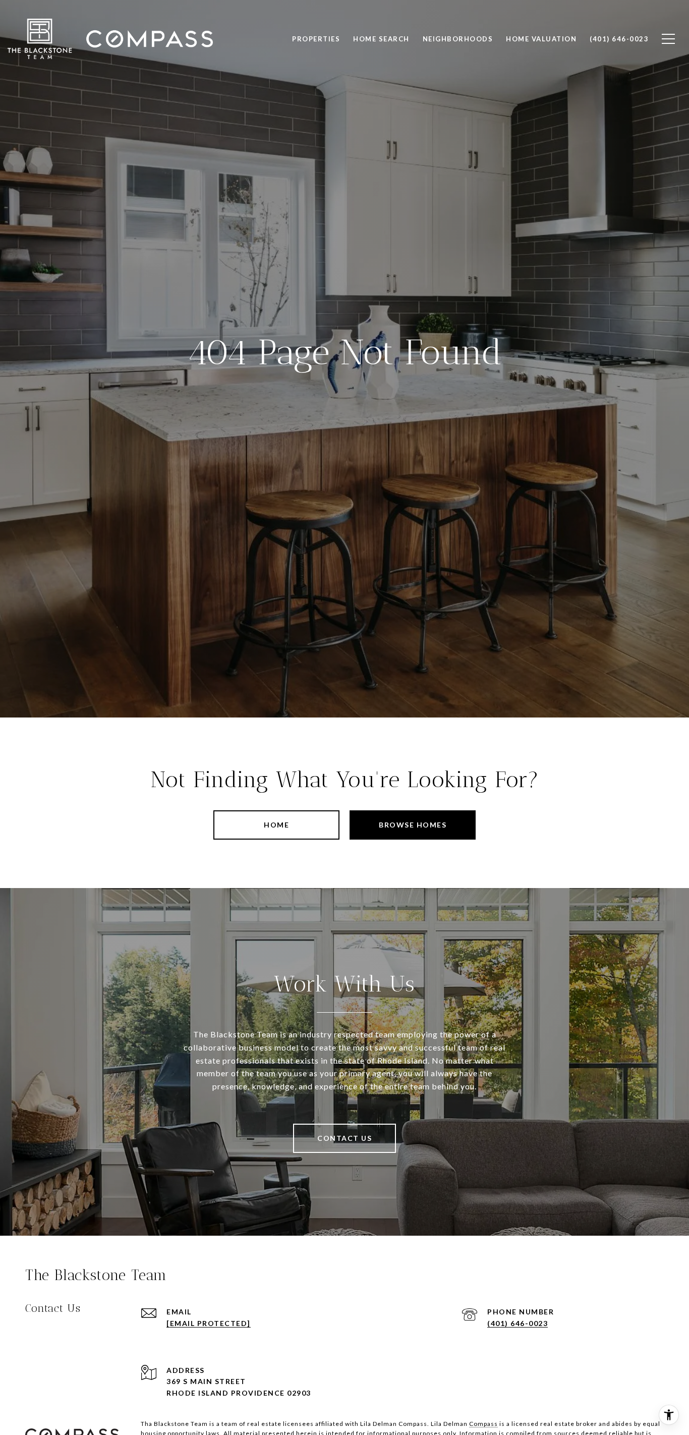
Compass (483, 1423)
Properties (316, 39)
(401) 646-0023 (517, 1323)
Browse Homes (412, 824)
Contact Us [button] (344, 1138)
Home (276, 824)
